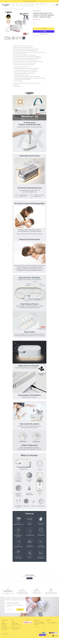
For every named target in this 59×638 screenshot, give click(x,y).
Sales (32, 5)
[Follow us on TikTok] (56, 622)
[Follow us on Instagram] (51, 622)
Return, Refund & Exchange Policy (16, 626)
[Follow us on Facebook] (48, 622)
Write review (29, 578)
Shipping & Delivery (15, 623)
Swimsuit (13, 5)
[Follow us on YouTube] (53, 622)
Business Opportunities (6, 627)
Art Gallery (24, 5)
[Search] (52, 4)
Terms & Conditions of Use (16, 627)
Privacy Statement (15, 629)
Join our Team (4, 629)
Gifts (17, 5)
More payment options (44, 33)
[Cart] (56, 4)
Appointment (4, 623)
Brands (29, 5)
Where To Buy (4, 626)
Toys (20, 5)
